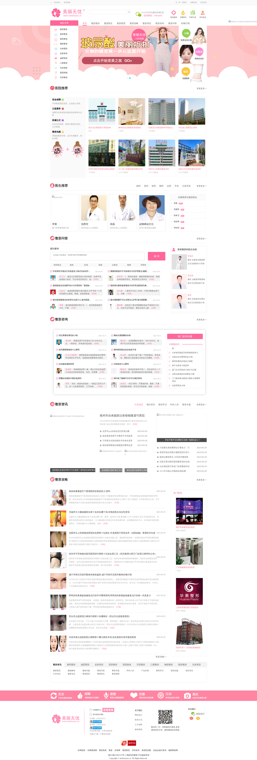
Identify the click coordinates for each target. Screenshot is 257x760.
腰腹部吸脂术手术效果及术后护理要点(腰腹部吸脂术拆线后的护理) (129, 271)
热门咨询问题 (185, 336)
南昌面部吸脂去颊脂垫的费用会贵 (117, 445)
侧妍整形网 (173, 750)
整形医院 (121, 23)
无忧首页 (57, 2)
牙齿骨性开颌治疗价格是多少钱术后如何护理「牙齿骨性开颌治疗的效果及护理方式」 (72, 271)
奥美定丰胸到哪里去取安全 (183, 370)
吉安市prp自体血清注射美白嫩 (115, 431)
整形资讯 (147, 23)
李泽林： (69, 341)
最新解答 (71, 671)
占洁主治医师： (72, 355)
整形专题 (186, 404)
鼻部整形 (71, 664)
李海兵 (190, 256)
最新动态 (71, 674)
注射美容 (186, 186)
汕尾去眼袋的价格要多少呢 (183, 349)
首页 (85, 23)
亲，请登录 (183, 2)
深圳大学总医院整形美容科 (189, 169)
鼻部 (146, 186)
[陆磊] (122, 208)
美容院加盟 (146, 750)
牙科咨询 (135, 750)
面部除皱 (127, 664)
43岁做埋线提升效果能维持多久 (185, 385)
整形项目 (95, 23)
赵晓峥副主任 (146, 224)
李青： (62, 305)
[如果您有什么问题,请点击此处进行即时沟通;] (243, 21)
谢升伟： (120, 277)
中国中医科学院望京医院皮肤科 (101, 169)
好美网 (117, 750)
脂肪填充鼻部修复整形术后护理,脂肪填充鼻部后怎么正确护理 (129, 286)
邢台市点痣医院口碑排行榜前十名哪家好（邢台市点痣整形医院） (100, 616)
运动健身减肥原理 (66, 364)
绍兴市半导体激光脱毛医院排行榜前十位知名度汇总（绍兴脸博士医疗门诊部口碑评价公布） (113, 554)
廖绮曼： (120, 305)
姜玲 (189, 295)
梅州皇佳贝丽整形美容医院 (129, 128)
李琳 (54, 224)
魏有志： (124, 369)
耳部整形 (141, 664)
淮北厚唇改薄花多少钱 (68, 335)
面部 (154, 186)
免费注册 (193, 2)
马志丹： (63, 291)
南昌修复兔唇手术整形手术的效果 (117, 436)
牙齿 (177, 186)
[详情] (96, 279)
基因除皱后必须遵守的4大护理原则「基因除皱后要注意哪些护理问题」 (72, 286)
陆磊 (112, 224)
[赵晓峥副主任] (152, 208)
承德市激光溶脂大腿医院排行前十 (175, 452)
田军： (68, 384)
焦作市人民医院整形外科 (158, 169)
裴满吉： (124, 384)
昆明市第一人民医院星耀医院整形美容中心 (189, 648)
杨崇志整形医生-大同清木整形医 (174, 457)
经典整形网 (92, 750)
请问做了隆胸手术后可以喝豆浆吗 (128, 378)
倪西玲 (84, 224)
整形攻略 (134, 23)
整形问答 (172, 23)
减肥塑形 (85, 664)
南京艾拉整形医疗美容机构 (99, 128)
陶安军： (124, 341)
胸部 (161, 186)
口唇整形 (154, 664)
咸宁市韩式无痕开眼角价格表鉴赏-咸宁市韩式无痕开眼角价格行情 (100, 574)
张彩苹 (178, 222)
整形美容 (103, 750)
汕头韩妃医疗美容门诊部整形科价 (175, 466)
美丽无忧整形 (132, 755)
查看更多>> (202, 88)
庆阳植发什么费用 (121, 364)
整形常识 (162, 404)
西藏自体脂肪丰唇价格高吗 (70, 378)
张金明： (69, 369)
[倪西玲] (93, 208)
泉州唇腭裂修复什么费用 (69, 350)
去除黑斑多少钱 (178, 361)
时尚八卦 (174, 404)
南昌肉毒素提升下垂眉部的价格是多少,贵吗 (89, 491)
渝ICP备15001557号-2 (117, 755)
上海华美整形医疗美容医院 (187, 608)
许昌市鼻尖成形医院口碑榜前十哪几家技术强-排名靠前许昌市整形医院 (102, 637)
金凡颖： (120, 291)
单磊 (178, 203)
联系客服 (67, 2)
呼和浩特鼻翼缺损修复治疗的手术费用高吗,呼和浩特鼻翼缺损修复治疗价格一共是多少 (110, 595)
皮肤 (169, 186)
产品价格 (145, 671)
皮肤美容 (99, 664)
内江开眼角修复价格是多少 (183, 374)
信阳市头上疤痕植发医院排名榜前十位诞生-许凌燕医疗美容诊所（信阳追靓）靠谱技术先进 (112, 533)
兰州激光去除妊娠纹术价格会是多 (117, 441)
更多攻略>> (161, 657)
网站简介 (138, 715)
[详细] (116, 503)
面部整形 (113, 664)
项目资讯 (150, 404)
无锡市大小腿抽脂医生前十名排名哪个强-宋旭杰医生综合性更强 (99, 512)
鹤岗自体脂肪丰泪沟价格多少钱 (185, 365)
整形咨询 (159, 23)
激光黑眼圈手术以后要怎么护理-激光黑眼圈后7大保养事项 (129, 300)
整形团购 (115, 674)
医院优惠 (174, 671)
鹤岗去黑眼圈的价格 (122, 335)
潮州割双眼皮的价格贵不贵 (125, 350)
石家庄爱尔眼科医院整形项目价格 (175, 462)
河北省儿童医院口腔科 (187, 128)
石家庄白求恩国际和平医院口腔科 (161, 128)
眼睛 (138, 186)
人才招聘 (138, 725)
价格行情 (185, 23)
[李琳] (64, 208)
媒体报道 (138, 729)
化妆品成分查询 (159, 750)
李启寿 (190, 276)
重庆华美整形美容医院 (185, 527)
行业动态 (139, 404)
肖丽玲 (178, 209)
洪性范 (178, 228)
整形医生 (108, 23)
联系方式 (138, 720)
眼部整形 (182, 664)
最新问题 (86, 671)
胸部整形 (168, 664)
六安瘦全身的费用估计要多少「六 (175, 448)
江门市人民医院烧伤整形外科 (130, 169)
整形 (110, 750)
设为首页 (203, 2)
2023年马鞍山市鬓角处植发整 (173, 471)
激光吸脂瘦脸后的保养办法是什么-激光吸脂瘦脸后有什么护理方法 (72, 300)
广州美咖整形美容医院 (185, 567)
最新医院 (57, 671)
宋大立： (63, 277)
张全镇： (124, 355)
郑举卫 (178, 215)
